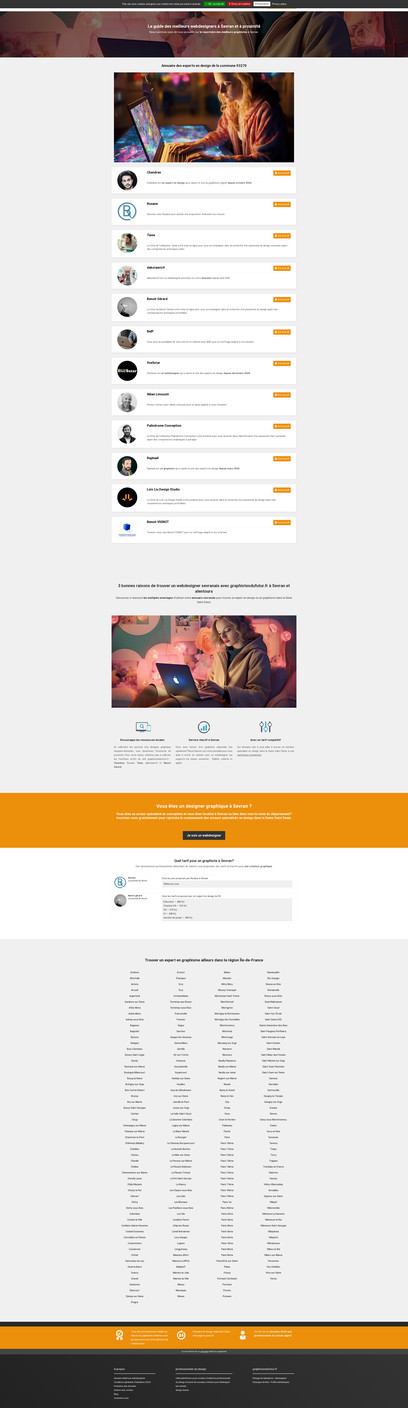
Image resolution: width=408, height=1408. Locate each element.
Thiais (273, 1149)
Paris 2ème (227, 1214)
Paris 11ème (227, 1149)
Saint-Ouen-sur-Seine (273, 1072)
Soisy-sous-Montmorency (273, 1119)
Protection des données (125, 1386)
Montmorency (227, 1025)
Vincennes (273, 1261)
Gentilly (181, 1049)
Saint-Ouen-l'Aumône (273, 1066)
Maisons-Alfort (181, 1255)
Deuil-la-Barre (135, 1267)
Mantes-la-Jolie (181, 1272)
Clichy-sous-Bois (134, 1208)
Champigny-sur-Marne (134, 1125)
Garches (181, 1031)
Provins (227, 1290)
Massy (181, 1284)
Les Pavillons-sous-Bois (181, 1208)
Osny (227, 1113)
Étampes (181, 978)
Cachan (135, 1113)
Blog (116, 1394)
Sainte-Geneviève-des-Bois (273, 1025)
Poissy (227, 1272)
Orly (227, 1102)
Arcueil (134, 990)
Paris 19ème (227, 1196)
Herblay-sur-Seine (181, 1078)
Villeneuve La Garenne (273, 1214)
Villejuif (273, 1202)
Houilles (181, 1084)
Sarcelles (273, 1084)
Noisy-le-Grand (227, 1090)
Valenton (273, 1172)
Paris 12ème (227, 1155)
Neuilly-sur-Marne (227, 1066)
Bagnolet (134, 1031)
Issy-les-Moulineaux (181, 1090)
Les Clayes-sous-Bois (181, 1190)
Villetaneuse (273, 1243)
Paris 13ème (227, 1161)
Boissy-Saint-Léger (135, 1055)
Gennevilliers (181, 1043)
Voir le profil (283, 173)
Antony (134, 984)
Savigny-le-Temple (273, 1096)
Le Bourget (180, 1137)
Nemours (227, 1055)
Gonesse (181, 1060)
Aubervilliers (134, 1013)
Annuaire (118, 1378)
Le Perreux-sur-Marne (181, 1161)
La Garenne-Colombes (181, 1119)
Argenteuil (134, 996)
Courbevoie (134, 1249)
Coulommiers (135, 1243)
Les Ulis (181, 1214)
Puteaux (227, 1296)
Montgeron (227, 1007)
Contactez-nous (121, 1398)
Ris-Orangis (273, 978)
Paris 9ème (227, 1255)
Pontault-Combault (227, 1278)
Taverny (273, 1143)
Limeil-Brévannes (181, 1231)
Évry (181, 990)
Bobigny (135, 1043)
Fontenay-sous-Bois (181, 1007)
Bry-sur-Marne (134, 1102)
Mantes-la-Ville (181, 1278)
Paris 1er (227, 1202)
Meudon (227, 978)
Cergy (135, 1119)
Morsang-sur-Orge (227, 1043)
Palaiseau (227, 1125)
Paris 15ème (227, 1172)
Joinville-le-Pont (181, 1102)
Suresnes (273, 1137)
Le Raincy (181, 1184)
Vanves (273, 1178)
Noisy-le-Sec (227, 1096)
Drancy (134, 1272)
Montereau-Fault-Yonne (227, 996)
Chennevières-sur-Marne (134, 1172)
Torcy (273, 1155)
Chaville (135, 1161)
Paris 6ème (227, 1237)
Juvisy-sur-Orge (181, 1108)
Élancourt (135, 1290)
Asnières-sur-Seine (135, 1002)
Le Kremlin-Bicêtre (180, 1149)
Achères (134, 972)
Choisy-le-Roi (134, 1190)
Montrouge (227, 1037)
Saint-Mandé (273, 1049)
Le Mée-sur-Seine (181, 1155)
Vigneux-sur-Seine (273, 1196)
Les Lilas (181, 1196)
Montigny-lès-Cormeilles (227, 1019)
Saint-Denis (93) (273, 1019)
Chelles (134, 1166)
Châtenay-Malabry (134, 1143)
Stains (273, 1125)
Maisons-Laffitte (180, 1261)
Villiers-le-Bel (273, 1249)
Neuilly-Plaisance (227, 1060)
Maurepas (181, 1290)
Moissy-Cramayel (227, 990)
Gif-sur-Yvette (181, 1055)
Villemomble (273, 1208)
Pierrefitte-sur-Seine (227, 1261)
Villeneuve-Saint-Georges (273, 1225)
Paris (227, 1137)
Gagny (181, 1025)
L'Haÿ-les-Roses (181, 1225)
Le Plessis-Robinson (181, 1166)
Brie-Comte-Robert (135, 1090)
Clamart (135, 1196)
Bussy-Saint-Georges (135, 1108)
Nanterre (227, 1049)
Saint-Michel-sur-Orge (273, 1060)
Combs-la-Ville (134, 1219)
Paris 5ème (227, 1231)
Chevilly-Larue (135, 1178)
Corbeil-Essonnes (135, 1231)
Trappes (273, 1161)
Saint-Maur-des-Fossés (273, 1055)
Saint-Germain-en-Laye (273, 1037)
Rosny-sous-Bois (273, 996)
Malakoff (181, 1267)
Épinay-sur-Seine (134, 1296)
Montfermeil (227, 1002)
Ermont (181, 972)
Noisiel (227, 1084)
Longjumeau (181, 1249)
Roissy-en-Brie (273, 984)
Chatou (134, 1155)
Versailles (273, 1190)
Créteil (134, 1255)
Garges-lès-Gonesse (180, 1037)
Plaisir (227, 1267)
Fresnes (181, 1019)
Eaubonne (135, 1284)
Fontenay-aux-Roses (181, 1002)
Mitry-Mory (227, 984)
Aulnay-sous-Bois (135, 1019)
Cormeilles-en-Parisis (135, 1237)
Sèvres (273, 1113)
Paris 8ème (227, 1249)
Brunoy (134, 1096)
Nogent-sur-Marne (227, 1078)
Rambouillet (273, 972)
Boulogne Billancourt (134, 1072)
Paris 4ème (227, 1225)
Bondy (134, 1060)
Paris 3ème (227, 1219)
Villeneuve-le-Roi (273, 1219)
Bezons (135, 1037)
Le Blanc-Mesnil (181, 1131)
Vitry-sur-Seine (273, 1272)
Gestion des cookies (123, 1390)
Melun (227, 972)
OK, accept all (215, 4)
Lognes (181, 1243)
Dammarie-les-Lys (134, 1261)
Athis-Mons (135, 1007)
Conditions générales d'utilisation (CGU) (132, 1382)
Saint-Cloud (273, 1007)
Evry (181, 984)
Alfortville (135, 978)
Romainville (273, 990)
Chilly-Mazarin (134, 1184)
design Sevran (182, 1390)
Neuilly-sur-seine (227, 1072)
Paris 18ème (227, 1190)
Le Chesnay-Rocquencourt (181, 1143)
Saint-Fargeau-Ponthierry (273, 1031)
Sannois (273, 1078)
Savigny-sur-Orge (273, 1102)
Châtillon (134, 1149)
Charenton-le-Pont (134, 1137)
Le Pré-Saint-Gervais (180, 1178)
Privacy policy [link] (279, 4)
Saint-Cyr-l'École (273, 1013)
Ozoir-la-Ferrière (227, 1119)
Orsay (227, 1108)
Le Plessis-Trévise (180, 1172)
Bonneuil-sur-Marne (135, 1066)
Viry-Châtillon (273, 1267)
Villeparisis (273, 1231)
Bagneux (134, 1025)
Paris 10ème (227, 1143)
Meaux (181, 1296)
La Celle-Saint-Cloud (181, 1113)
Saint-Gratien (273, 1043)
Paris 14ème (227, 1166)
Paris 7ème (227, 1243)
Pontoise (227, 1284)
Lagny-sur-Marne (181, 1125)
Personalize (262, 4)
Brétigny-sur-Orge (134, 1084)
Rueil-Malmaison (273, 1002)
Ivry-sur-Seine (181, 1096)
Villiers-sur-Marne (273, 1255)
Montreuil (227, 1031)
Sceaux (273, 1108)
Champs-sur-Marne (135, 1131)
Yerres (273, 1278)
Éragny (134, 1302)
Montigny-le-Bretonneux (227, 1013)
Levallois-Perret (181, 1219)
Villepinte (273, 1237)
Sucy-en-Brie (273, 1131)
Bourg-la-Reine (134, 1078)
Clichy (135, 1202)
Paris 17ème (227, 1184)
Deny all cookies (240, 4)
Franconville (181, 1013)
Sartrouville (273, 1090)
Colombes (135, 1214)
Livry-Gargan (181, 1237)
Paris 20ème (227, 1208)
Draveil (134, 1278)
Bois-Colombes (134, 1049)
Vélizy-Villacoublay (273, 1184)
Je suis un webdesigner (204, 835)
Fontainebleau (181, 996)
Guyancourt (181, 1072)
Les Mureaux (180, 1202)
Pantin (227, 1131)
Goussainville (181, 1066)
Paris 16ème (227, 1178)
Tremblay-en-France (273, 1166)
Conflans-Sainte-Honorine (134, 1225)
